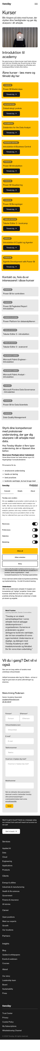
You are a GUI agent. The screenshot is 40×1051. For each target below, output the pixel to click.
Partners (6, 936)
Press (4, 993)
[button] (36, 3)
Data (4, 853)
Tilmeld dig (10, 94)
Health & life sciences (10, 891)
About (5, 969)
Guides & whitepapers (11, 955)
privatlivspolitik (11, 801)
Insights (5, 943)
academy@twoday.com (10, 699)
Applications (7, 865)
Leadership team (9, 980)
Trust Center (7, 1013)
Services (6, 841)
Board (4, 985)
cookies (10, 501)
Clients (5, 876)
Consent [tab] (7, 491)
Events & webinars (9, 959)
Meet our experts (9, 921)
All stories (6, 904)
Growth (5, 925)
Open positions (8, 917)
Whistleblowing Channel (12, 1030)
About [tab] (33, 491)
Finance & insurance (10, 900)
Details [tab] (20, 491)
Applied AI (6, 848)
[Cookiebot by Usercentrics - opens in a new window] (29, 485)
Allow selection (20, 557)
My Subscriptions (9, 1026)
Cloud (4, 857)
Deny (20, 564)
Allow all (20, 551)
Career (5, 910)
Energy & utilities (9, 883)
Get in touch (10, 831)
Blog (4, 950)
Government (7, 895)
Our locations (7, 930)
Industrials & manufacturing (13, 887)
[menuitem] (20, 856)
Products (6, 870)
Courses (5, 963)
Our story (6, 976)
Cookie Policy (7, 1022)
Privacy (5, 1017)
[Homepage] (6, 4)
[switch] (35, 530)
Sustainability (7, 989)
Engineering (7, 861)
